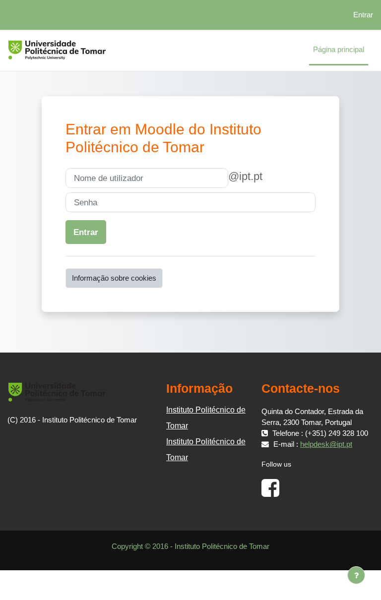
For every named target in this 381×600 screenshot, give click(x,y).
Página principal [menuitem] (338, 50)
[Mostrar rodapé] (356, 575)
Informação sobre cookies (114, 278)
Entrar (363, 15)
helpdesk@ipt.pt (326, 444)
